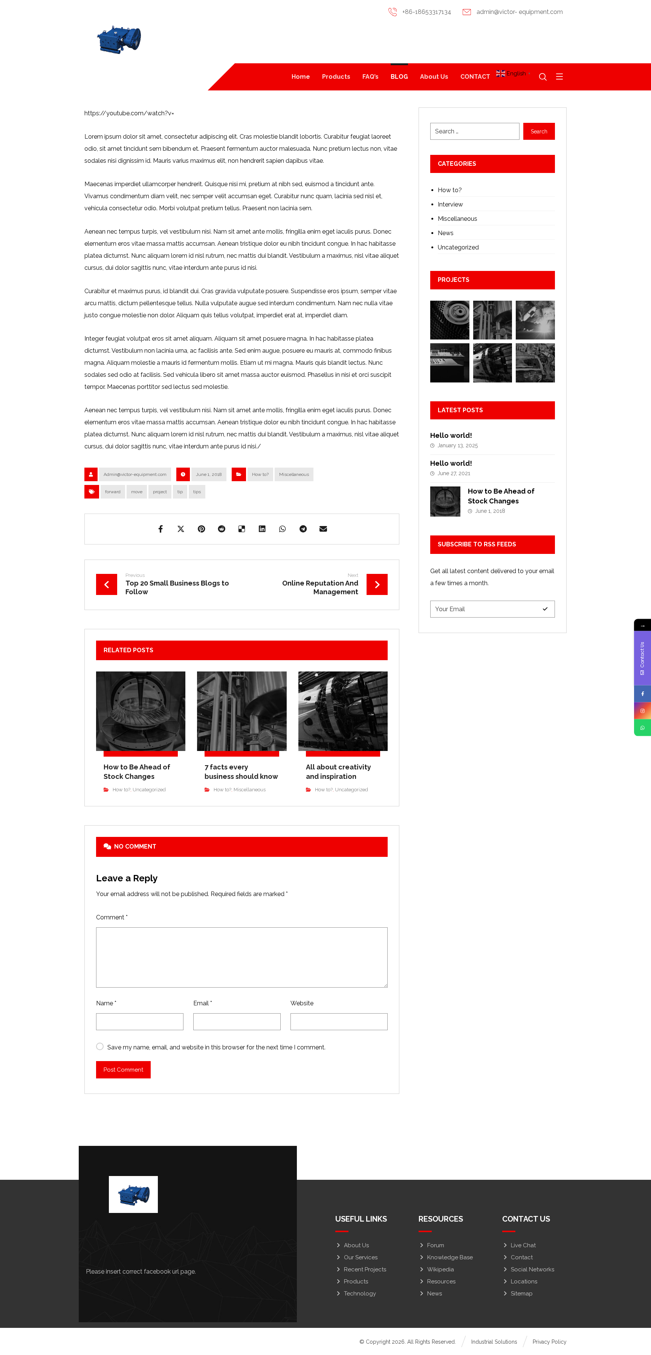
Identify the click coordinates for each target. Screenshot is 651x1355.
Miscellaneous (294, 474)
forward (113, 491)
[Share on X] (180, 529)
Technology (360, 1293)
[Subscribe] (545, 609)
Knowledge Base (450, 1257)
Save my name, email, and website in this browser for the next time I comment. (216, 1047)
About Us (356, 1245)
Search (539, 131)
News (446, 233)
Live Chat (523, 1245)
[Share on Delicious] (241, 529)
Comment (112, 917)
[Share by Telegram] (302, 529)
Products (356, 1281)
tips (197, 491)
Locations (524, 1281)
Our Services (360, 1257)
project (160, 491)
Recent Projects (365, 1269)
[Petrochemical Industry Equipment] (492, 320)
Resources (441, 1281)
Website (301, 1003)
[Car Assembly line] (535, 362)
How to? (260, 474)
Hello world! (451, 435)
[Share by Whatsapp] (282, 529)
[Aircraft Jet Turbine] (492, 362)
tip (180, 491)
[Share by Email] (323, 529)
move (136, 491)
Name (106, 1003)
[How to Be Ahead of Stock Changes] (445, 501)
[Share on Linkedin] (262, 529)
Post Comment (123, 1069)
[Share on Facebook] (160, 529)
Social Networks (532, 1269)
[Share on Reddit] (221, 529)
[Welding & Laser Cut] (535, 320)
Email (202, 1003)
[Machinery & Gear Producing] (449, 320)
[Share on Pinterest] (201, 529)
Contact (522, 1257)
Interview (450, 204)
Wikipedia (440, 1269)
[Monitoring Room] (449, 362)
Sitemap (522, 1293)
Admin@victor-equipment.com (135, 474)
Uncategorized (149, 789)
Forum (435, 1245)
